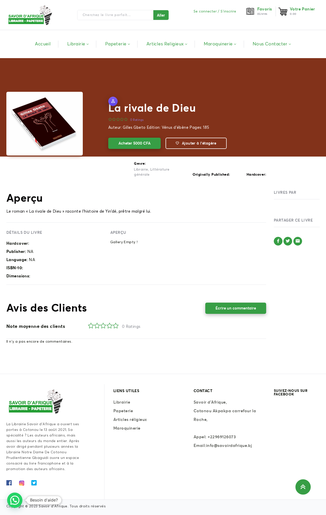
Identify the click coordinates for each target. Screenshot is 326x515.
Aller (161, 15)
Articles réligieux (130, 419)
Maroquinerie (127, 428)
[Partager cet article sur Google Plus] (297, 241)
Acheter (134, 143)
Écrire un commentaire (235, 308)
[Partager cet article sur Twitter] (287, 241)
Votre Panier (302, 8)
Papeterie (123, 410)
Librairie (141, 169)
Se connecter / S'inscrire (215, 11)
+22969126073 (222, 436)
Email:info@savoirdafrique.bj (223, 445)
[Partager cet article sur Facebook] (278, 241)
